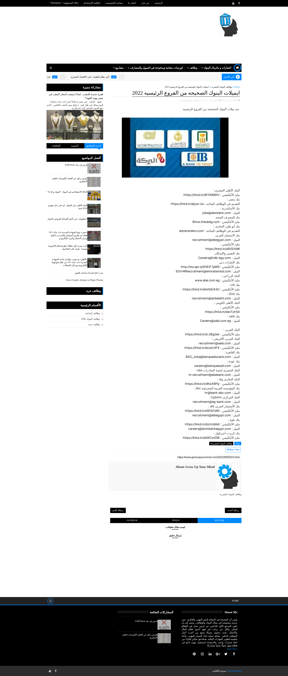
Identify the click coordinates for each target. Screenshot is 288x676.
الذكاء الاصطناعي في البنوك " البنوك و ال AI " (66, 192)
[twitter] (226, 654)
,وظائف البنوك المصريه (189, 100)
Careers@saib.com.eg (215, 321)
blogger (219, 520)
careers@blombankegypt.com (209, 428)
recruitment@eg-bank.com (212, 401)
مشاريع (120, 67)
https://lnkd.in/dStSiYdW (222, 249)
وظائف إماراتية (92, 313)
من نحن (145, 3)
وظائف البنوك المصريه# (221, 443)
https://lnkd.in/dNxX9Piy (202, 383)
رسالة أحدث (233, 510)
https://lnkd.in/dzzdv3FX (202, 347)
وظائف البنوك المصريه (222, 87)
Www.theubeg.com (206, 222)
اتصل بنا (132, 3)
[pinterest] (194, 654)
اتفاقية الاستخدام (92, 3)
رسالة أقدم (118, 510)
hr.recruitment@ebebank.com (210, 374)
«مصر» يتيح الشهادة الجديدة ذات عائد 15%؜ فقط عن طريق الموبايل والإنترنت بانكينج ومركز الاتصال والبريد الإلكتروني (68, 235)
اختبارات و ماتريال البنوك (217, 67)
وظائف (193, 67)
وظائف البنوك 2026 (90, 319)
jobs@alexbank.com (216, 213)
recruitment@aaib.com (215, 343)
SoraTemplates (235, 671)
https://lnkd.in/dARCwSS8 (201, 437)
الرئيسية (158, 3)
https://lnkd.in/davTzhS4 (222, 312)
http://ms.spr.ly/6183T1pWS (200, 267)
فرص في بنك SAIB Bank (76, 165)
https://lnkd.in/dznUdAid (202, 424)
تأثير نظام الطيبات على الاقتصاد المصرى (103, 77)
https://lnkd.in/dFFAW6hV (202, 195)
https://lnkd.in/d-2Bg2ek (202, 334)
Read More (232, 649)
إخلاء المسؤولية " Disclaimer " (63, 3)
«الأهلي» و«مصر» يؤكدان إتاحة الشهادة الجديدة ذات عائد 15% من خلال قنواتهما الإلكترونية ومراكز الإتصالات (69, 262)
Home (237, 87)
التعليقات (56, 145)
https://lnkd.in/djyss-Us (187, 204)
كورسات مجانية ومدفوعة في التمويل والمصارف (156, 67)
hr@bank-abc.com (218, 392)
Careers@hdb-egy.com (214, 258)
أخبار (127, 77)
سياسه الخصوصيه (114, 3)
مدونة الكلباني (219, 671)
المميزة (74, 145)
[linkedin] (210, 654)
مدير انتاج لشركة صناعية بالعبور (89, 273)
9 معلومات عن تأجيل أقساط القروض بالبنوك (67, 219)
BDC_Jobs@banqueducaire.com (208, 356)
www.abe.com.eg (207, 280)
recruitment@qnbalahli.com (211, 298)
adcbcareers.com (191, 231)
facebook (132, 520)
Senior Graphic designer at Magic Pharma (84, 280)
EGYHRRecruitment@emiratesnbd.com (203, 271)
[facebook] (239, 3)
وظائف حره (94, 324)
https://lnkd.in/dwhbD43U (201, 289)
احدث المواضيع (93, 145)
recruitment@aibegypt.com (211, 240)
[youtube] (233, 3)
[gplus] (218, 654)
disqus (176, 520)
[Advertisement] (107, 35)
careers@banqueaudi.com (212, 365)
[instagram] (202, 654)
